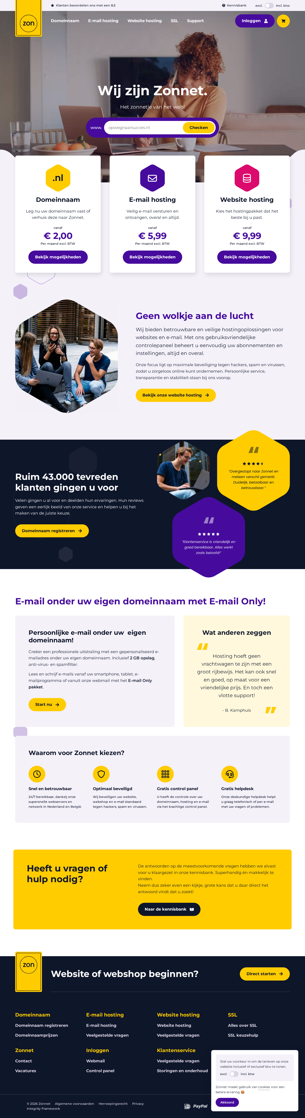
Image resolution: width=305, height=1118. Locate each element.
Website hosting (144, 20)
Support (195, 20)
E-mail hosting (103, 20)
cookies (264, 1087)
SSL (174, 20)
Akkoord (227, 1102)
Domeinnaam (65, 20)
